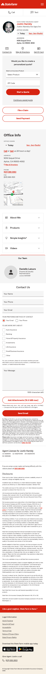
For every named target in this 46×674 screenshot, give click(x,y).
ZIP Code (11, 83)
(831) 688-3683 (10, 172)
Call (5, 151)
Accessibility (6, 627)
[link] (11, 4)
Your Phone (8, 302)
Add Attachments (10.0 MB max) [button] (23, 400)
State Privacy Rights (9, 637)
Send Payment (23, 118)
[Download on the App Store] (9, 649)
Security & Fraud (8, 624)
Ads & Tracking (7, 621)
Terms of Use (6, 631)
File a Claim (23, 110)
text (12, 151)
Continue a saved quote (23, 100)
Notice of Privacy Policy (10, 634)
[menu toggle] (42, 4)
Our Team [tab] (22, 258)
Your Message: (9, 371)
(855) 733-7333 (26, 442)
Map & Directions (11, 165)
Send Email (23, 413)
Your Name (8, 294)
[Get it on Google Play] (25, 649)
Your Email (8, 310)
